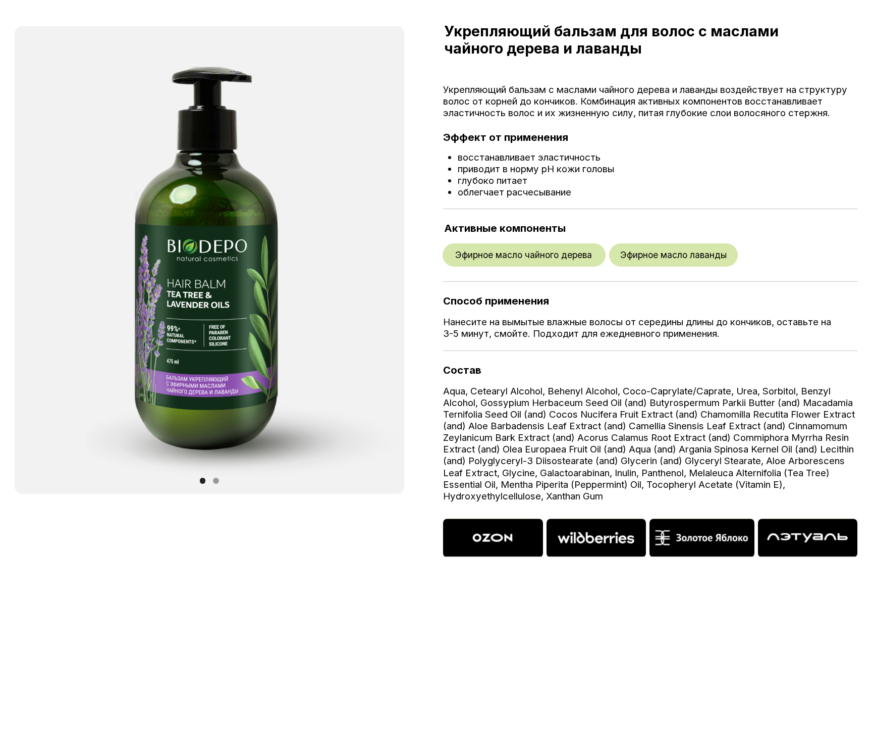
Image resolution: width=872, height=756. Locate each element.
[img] (492, 538)
